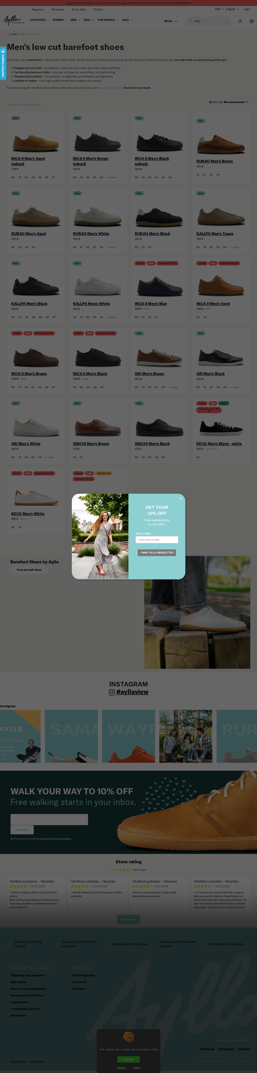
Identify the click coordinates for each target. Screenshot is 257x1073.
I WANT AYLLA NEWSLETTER (157, 552)
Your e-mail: (143, 533)
